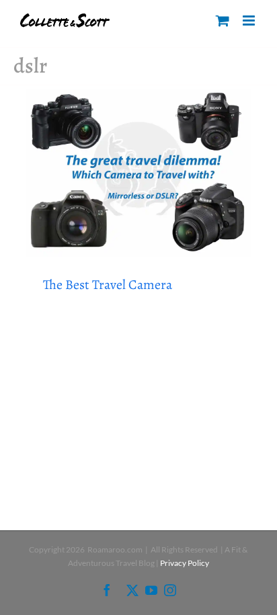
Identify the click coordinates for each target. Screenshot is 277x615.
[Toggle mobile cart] (222, 20)
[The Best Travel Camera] (138, 173)
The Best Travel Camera (107, 285)
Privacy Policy (184, 563)
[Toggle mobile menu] (250, 20)
